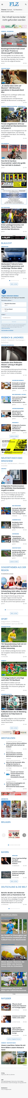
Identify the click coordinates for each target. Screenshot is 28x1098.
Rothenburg (4, 342)
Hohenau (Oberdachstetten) (9, 106)
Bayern (5, 852)
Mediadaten (4, 1088)
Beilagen (6, 822)
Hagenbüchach (16, 519)
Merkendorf (4, 246)
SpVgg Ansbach (5, 621)
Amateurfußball (5, 624)
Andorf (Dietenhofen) (15, 760)
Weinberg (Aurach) (6, 694)
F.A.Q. (2, 1089)
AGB (2, 1079)
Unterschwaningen (17, 408)
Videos (4, 799)
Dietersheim (15, 534)
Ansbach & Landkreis (12, 337)
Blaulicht (6, 243)
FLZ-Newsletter (17, 10)
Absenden (14, 321)
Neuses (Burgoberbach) (7, 918)
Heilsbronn (10, 31)
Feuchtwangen (20, 340)
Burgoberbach (5, 971)
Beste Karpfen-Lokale (7, 11)
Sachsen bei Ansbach (18, 380)
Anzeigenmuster (7, 1089)
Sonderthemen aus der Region (13, 569)
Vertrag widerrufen (22, 1082)
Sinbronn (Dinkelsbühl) (8, 944)
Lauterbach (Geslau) (10, 781)
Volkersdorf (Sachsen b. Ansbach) (14, 741)
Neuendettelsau (5, 626)
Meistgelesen (8, 738)
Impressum (3, 1074)
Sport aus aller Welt (17, 624)
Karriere (13, 1074)
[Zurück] (4, 835)
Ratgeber (6, 998)
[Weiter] (24, 835)
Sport (4, 619)
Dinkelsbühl (11, 340)
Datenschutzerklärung (5, 328)
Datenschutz (14, 1081)
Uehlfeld (3, 468)
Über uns (9, 1074)
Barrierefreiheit (4, 1082)
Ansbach (3, 31)
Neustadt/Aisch (5, 68)
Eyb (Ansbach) (5, 143)
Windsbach (15, 422)
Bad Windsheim (5, 207)
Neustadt (4, 463)
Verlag (2, 1073)
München (15, 855)
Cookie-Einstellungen (13, 1082)
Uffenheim (21, 463)
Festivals (9, 10)
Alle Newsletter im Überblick (7, 330)
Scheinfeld (4, 466)
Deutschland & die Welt (14, 887)
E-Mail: (3, 314)
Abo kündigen (20, 1081)
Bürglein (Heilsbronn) (7, 345)
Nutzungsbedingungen (6, 1081)
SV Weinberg (15, 621)
